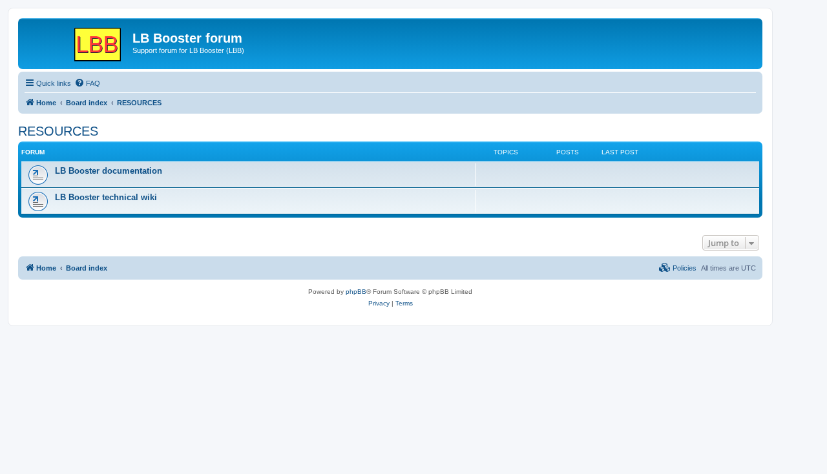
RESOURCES (58, 131)
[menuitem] (87, 83)
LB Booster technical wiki (106, 197)
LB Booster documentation (108, 171)
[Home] (76, 42)
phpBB (356, 291)
